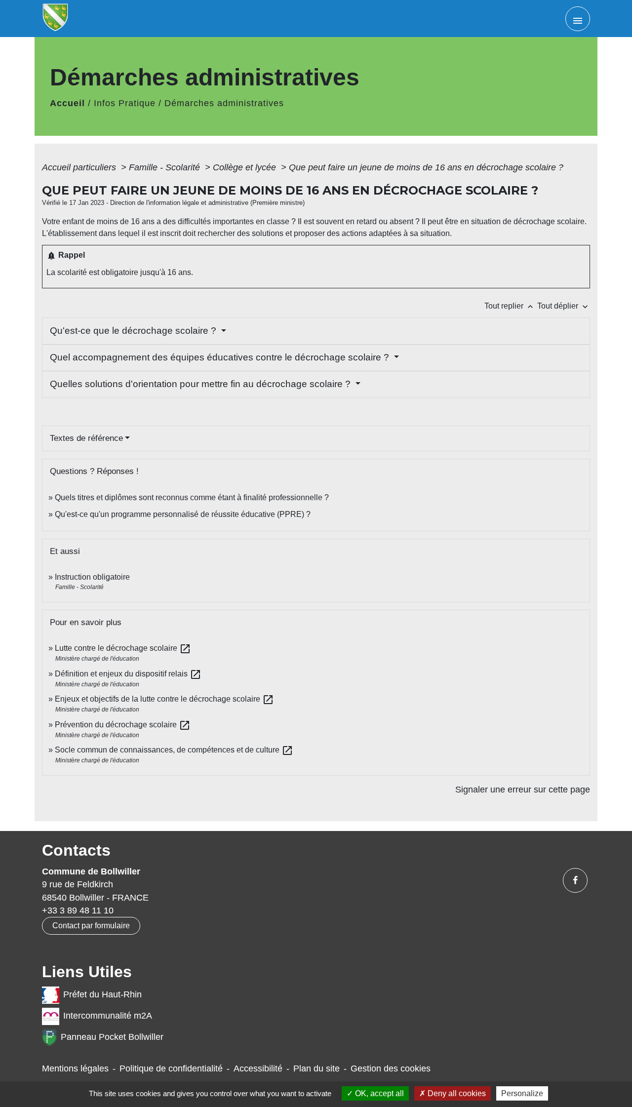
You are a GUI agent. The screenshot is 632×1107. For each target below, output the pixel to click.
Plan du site (316, 1068)
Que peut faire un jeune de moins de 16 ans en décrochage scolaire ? (426, 167)
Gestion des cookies (391, 1068)
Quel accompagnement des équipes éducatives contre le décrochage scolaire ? (221, 357)
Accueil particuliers (80, 167)
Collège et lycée (245, 167)
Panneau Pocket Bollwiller (112, 1037)
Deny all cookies (456, 1093)
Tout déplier (563, 306)
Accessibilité (258, 1068)
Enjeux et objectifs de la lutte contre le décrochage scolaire (164, 699)
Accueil (67, 103)
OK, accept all (378, 1093)
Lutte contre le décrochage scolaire (123, 648)
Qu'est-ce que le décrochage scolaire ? (134, 330)
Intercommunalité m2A (107, 1016)
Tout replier (509, 306)
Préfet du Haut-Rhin (102, 994)
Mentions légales (75, 1068)
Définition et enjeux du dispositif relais (128, 674)
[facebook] (575, 880)
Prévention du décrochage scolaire (123, 724)
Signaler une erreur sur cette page (522, 789)
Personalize (522, 1093)
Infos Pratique (125, 103)
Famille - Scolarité (165, 167)
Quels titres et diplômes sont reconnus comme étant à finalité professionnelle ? (192, 497)
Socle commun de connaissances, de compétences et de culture (174, 750)
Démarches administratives (224, 103)
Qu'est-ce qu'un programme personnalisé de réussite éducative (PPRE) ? (183, 514)
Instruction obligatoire (92, 577)
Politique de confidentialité (171, 1068)
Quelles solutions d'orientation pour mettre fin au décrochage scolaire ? (201, 384)
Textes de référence (86, 438)
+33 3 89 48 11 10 (78, 910)
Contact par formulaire (91, 925)
